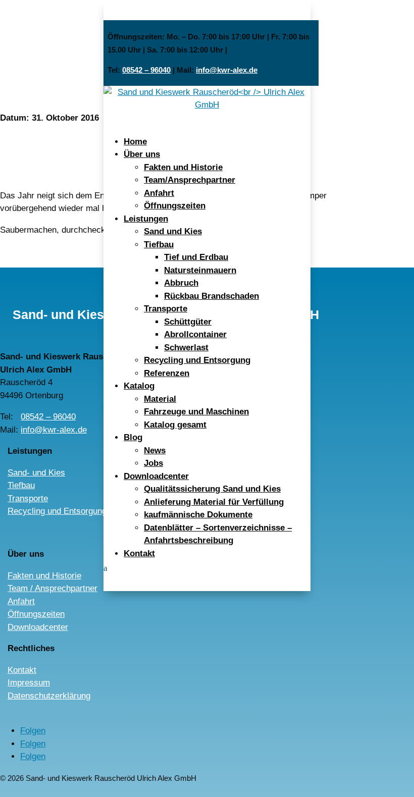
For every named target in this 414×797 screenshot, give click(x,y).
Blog (133, 437)
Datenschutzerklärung (49, 696)
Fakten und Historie (183, 167)
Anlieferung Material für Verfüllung (214, 502)
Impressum (29, 682)
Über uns (142, 154)
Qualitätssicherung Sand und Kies (212, 489)
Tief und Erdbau (196, 257)
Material (160, 399)
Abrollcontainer (195, 334)
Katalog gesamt (175, 425)
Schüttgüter (188, 322)
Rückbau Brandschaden (211, 296)
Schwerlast (186, 347)
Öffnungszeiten (174, 205)
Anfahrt (159, 193)
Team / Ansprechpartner (52, 588)
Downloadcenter (156, 476)
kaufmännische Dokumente (198, 514)
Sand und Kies (173, 231)
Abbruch (181, 283)
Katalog (139, 386)
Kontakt (139, 553)
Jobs (153, 463)
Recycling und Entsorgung (197, 360)
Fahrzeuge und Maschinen (196, 411)
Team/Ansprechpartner (189, 180)
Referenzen (166, 373)
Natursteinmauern (200, 270)
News (155, 450)
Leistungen (146, 219)
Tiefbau (159, 244)
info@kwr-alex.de (226, 70)
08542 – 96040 (146, 70)
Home (135, 141)
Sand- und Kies (36, 472)
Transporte (165, 308)
